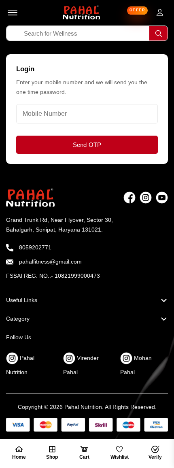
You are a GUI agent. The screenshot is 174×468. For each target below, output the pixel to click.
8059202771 (34, 247)
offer (137, 10)
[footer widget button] (87, 300)
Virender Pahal (81, 365)
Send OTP (87, 144)
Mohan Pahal (136, 365)
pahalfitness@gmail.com (49, 261)
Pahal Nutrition (20, 365)
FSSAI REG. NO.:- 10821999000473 (53, 275)
